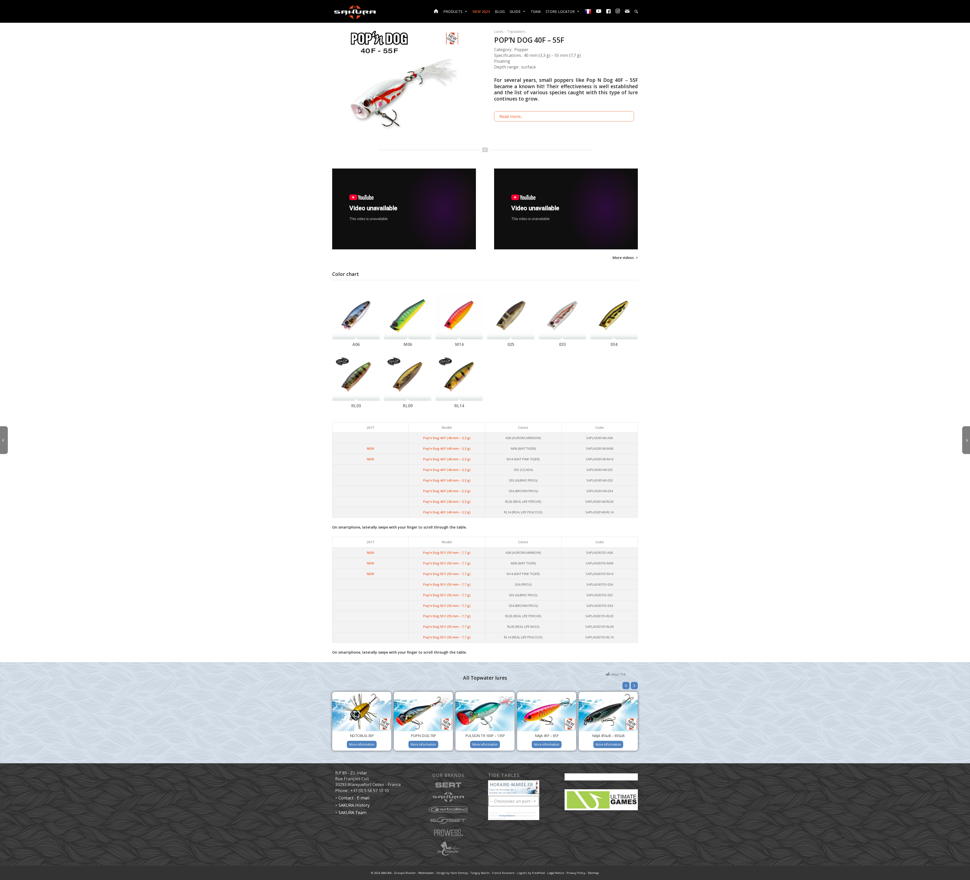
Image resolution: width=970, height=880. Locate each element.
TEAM (536, 11)
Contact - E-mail (354, 798)
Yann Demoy (459, 873)
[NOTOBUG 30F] (4, 440)
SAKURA (386, 873)
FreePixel (538, 873)
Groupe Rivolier (405, 873)
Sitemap (593, 873)
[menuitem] (636, 12)
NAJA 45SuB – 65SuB (608, 735)
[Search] (636, 12)
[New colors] (404, 85)
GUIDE (515, 11)
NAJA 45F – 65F (547, 735)
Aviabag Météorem (507, 816)
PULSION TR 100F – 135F (485, 735)
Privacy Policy (576, 873)
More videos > (625, 257)
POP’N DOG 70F (423, 735)
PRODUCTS (453, 11)
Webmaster (426, 873)
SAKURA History (354, 805)
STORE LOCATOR (560, 11)
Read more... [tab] (511, 116)
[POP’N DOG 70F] (966, 440)
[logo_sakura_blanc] (355, 11)
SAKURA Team (352, 812)
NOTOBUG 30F (362, 735)
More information (361, 744)
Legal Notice (555, 873)
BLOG (500, 11)
